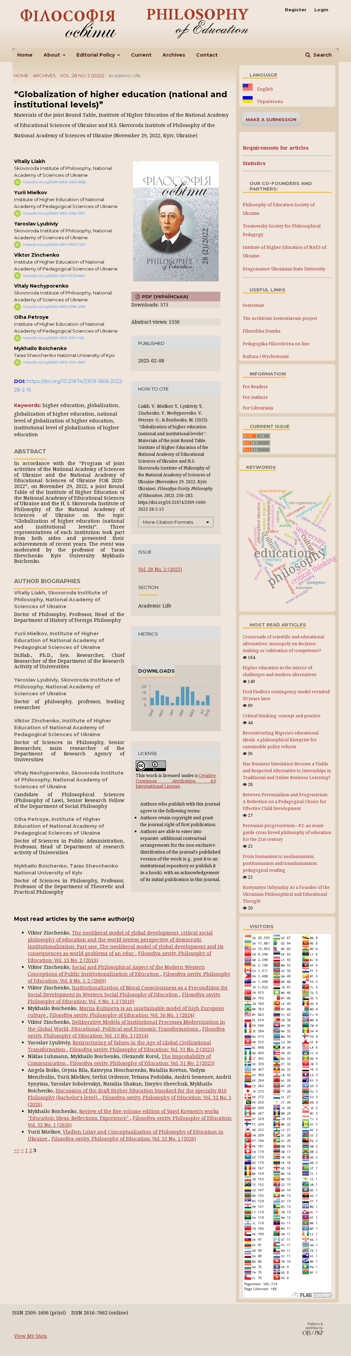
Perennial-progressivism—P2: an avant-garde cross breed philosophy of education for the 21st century (287, 832)
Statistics (254, 163)
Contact (207, 55)
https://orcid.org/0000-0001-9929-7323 (54, 244)
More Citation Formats (168, 522)
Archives (173, 55)
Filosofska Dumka (261, 331)
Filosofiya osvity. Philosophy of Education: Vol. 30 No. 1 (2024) (122, 1015)
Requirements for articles (276, 147)
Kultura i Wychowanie (266, 356)
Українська (269, 101)
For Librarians (258, 408)
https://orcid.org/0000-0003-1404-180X (54, 362)
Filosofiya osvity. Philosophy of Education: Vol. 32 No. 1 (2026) (123, 1138)
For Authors (255, 397)
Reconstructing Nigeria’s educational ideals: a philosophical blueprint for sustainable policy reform (280, 740)
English (264, 89)
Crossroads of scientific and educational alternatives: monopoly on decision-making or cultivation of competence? (283, 643)
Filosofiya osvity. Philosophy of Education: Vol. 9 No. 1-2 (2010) (124, 998)
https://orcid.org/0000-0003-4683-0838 (54, 182)
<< (17, 1150)
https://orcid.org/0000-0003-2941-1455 (53, 338)
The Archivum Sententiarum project (280, 318)
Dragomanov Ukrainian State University (284, 269)
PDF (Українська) (164, 296)
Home (25, 55)
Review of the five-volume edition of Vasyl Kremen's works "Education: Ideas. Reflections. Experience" (123, 1114)
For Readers (255, 386)
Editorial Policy (96, 55)
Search (322, 55)
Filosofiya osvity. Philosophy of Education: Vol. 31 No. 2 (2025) (142, 1049)
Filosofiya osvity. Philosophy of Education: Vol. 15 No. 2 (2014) (126, 1032)
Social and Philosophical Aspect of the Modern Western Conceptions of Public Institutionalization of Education (116, 970)
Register (295, 9)
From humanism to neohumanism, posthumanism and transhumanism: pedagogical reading (280, 863)
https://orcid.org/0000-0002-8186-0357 (54, 213)
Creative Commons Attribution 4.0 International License (176, 780)
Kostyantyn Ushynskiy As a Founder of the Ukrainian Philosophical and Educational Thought (286, 894)
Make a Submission (271, 119)
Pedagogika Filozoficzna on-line (276, 344)
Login (321, 9)
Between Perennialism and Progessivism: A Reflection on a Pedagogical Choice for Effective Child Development (285, 801)
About (52, 55)
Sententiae (253, 305)
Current (141, 55)
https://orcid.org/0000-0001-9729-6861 (54, 275)
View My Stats (30, 1336)
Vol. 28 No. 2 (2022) (82, 75)
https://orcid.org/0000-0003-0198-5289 (54, 306)
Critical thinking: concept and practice (281, 716)
